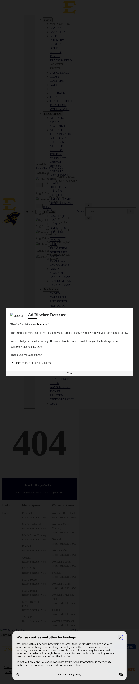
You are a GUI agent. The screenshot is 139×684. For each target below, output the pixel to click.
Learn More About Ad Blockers (32, 362)
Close (69, 373)
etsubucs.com (40, 324)
